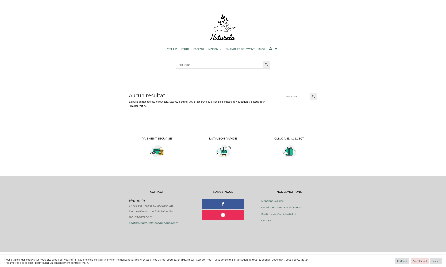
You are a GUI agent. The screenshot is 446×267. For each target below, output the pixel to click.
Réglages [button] (402, 260)
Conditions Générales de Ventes (281, 207)
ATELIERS (172, 49)
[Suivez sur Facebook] (223, 204)
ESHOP (185, 49)
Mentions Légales (272, 200)
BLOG (261, 49)
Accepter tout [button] (420, 260)
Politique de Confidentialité (278, 214)
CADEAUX (199, 49)
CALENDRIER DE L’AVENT (240, 49)
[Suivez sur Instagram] (223, 215)
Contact (266, 220)
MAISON (213, 49)
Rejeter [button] (436, 260)
